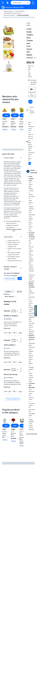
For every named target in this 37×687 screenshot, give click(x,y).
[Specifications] (21, 236)
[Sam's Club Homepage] (7, 2)
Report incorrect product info (14, 230)
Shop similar (30, 102)
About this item (8, 154)
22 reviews (14, 275)
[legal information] (33, 66)
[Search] (28, 2)
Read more (7, 328)
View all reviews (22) (13, 399)
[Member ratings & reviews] (21, 267)
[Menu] (3, 2)
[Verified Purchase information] (17, 311)
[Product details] (21, 157)
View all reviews (10, 278)
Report (20, 333)
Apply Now (29, 163)
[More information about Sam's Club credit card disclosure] (29, 160)
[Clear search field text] (26, 3)
